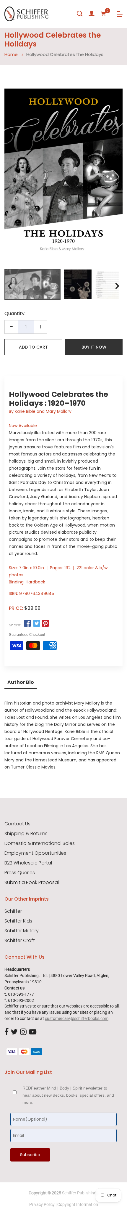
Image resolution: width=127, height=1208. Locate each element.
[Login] (92, 13)
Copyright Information (77, 1204)
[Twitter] (14, 1032)
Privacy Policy (42, 1204)
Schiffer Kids (18, 921)
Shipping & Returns (26, 833)
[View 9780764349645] (32, 284)
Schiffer (13, 911)
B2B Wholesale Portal (28, 863)
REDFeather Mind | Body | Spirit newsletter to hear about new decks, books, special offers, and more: (68, 1095)
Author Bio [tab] (20, 682)
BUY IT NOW (94, 347)
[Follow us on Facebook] (27, 623)
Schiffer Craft (19, 940)
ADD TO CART (33, 347)
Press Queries (19, 872)
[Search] (80, 13)
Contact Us (17, 824)
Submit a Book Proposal (31, 882)
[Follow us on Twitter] (36, 623)
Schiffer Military (21, 930)
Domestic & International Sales (39, 843)
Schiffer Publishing (79, 1193)
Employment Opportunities (35, 853)
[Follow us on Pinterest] (45, 623)
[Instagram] (23, 1032)
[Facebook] (6, 1032)
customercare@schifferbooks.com (76, 1018)
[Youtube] (32, 1032)
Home (11, 54)
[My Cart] (103, 13)
